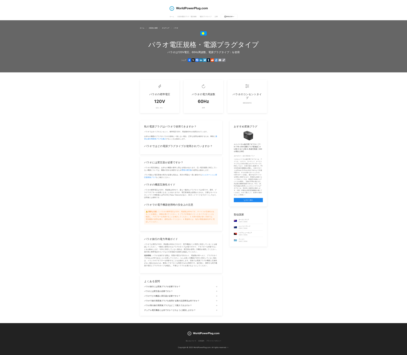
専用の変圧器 (186, 170)
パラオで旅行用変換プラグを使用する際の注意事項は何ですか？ (171, 301)
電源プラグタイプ (206, 16)
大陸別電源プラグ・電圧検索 (187, 16)
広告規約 (201, 341)
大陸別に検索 (153, 28)
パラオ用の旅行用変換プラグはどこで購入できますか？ (168, 305)
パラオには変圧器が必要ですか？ (158, 291)
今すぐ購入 (249, 200)
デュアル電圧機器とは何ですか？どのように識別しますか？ (170, 310)
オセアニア (165, 28)
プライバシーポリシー (213, 341)
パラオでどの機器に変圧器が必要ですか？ (162, 296)
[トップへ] (227, 347)
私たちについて (191, 341)
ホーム (172, 16)
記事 (216, 16)
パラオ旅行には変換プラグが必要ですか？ (162, 286)
